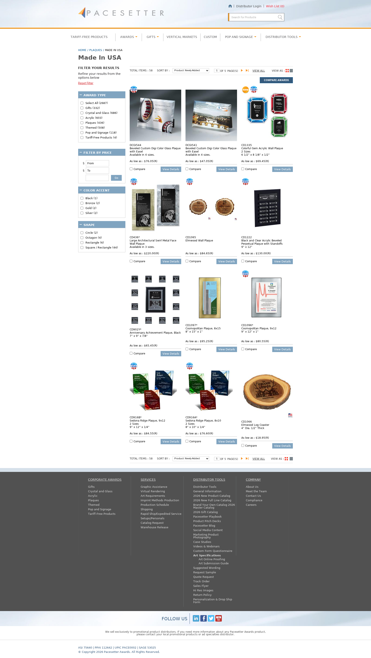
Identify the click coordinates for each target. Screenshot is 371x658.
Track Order (201, 581)
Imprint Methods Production (160, 500)
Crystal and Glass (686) (101, 112)
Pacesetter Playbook (207, 516)
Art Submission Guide (214, 563)
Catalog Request (152, 522)
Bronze (92, 203)
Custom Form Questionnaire (212, 550)
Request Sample (204, 572)
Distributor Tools (204, 486)
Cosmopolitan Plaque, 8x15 (203, 328)
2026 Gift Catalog (205, 511)
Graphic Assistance (154, 486)
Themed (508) (95, 127)
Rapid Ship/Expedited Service (161, 513)
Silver (91, 213)
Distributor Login (249, 6)
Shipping (147, 509)
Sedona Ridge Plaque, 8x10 (203, 420)
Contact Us (253, 495)
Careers (251, 504)
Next (242, 70)
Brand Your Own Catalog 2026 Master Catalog (214, 506)
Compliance (254, 500)
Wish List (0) (275, 6)
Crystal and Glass (100, 491)
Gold (90, 208)
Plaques (95, 50)
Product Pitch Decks (207, 520)
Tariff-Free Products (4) (101, 137)
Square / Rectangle (101, 247)
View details (171, 169)
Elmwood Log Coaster (255, 424)
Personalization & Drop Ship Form (212, 600)
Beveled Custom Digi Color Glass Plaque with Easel (155, 149)
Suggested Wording (206, 567)
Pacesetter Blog (204, 525)
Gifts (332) (92, 108)
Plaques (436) (94, 122)
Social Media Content (208, 530)
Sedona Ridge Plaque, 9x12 (147, 420)
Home (230, 6)
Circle (91, 232)
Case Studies (202, 541)
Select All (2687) (96, 103)
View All (258, 70)
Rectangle (94, 242)
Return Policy (202, 594)
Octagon (93, 237)
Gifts (151, 37)
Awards (127, 37)
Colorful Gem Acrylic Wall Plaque (262, 148)
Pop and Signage (99, 509)
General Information (207, 491)
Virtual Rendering (153, 491)
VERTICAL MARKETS (182, 37)
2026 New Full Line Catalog (212, 500)
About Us (252, 486)
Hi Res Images (203, 590)
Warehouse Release (154, 527)
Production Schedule (155, 504)
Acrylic (92, 495)
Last (247, 70)
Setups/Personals (152, 518)
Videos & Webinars (206, 546)
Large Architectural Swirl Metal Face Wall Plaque (153, 242)
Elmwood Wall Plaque (199, 240)
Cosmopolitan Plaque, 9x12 (259, 328)
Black (91, 198)
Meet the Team (256, 491)
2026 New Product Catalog (211, 495)
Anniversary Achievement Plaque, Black (155, 332)
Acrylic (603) (93, 117)
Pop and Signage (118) (101, 132)
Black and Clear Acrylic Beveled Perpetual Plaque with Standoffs (262, 242)
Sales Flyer (200, 585)
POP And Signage (239, 37)
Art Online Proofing (212, 559)
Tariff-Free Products (89, 37)
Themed (93, 504)
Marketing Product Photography (206, 536)
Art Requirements (153, 495)
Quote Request (203, 576)
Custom (210, 37)
